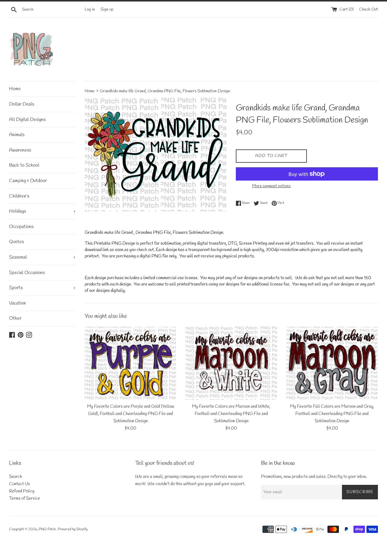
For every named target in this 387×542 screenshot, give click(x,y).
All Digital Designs (27, 119)
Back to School (24, 165)
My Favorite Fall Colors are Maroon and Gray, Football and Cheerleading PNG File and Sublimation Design (332, 413)
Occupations (21, 227)
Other (15, 318)
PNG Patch (47, 529)
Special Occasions (27, 272)
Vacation (17, 303)
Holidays (42, 211)
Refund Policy (21, 491)
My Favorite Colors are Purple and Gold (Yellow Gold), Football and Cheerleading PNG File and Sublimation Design (130, 413)
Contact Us (19, 484)
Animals (16, 135)
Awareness (20, 150)
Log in (90, 9)
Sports (42, 288)
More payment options (271, 186)
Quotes (16, 242)
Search (15, 477)
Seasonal (42, 257)
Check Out (368, 9)
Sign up (107, 9)
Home (15, 89)
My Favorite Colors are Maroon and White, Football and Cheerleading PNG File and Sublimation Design (231, 413)
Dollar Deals (21, 104)
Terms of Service (24, 498)
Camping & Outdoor (28, 181)
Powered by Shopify (72, 529)
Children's (19, 196)
